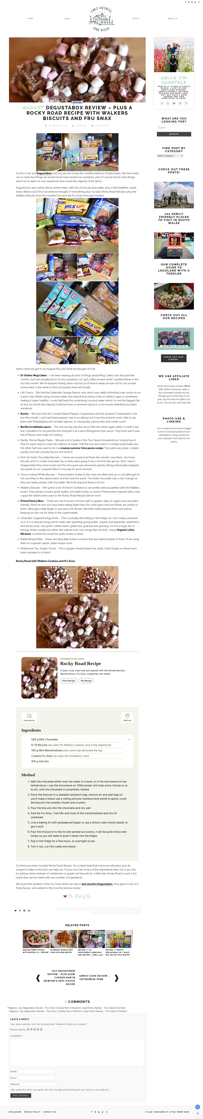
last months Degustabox (97, 884)
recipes (122, 912)
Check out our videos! (174, 358)
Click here (178, 438)
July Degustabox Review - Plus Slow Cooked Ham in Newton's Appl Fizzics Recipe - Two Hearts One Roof (72, 1008)
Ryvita (24, 413)
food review (99, 909)
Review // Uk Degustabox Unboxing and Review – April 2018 (90, 952)
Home (30, 19)
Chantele (81, 126)
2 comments (102, 126)
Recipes (77, 102)
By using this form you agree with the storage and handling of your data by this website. (61, 1090)
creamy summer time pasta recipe (81, 448)
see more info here (182, 402)
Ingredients (29, 720)
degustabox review (65, 909)
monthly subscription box (104, 912)
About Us (172, 19)
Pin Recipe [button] (86, 680)
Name (13, 1071)
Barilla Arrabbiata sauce (35, 426)
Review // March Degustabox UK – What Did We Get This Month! (118, 952)
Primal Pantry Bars (32, 501)
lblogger (112, 909)
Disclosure (15, 1112)
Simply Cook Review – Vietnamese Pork (94, 978)
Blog (67, 19)
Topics (135, 19)
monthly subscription (130, 909)
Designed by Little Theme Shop (172, 1112)
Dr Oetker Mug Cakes (33, 375)
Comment (16, 1036)
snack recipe (134, 912)
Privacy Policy (32, 1112)
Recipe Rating (17, 1029)
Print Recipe (68, 680)
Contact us (49, 1112)
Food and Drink (84, 909)
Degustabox (44, 173)
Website (14, 1084)
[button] (129, 739)
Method (127, 720)
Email (13, 1078)
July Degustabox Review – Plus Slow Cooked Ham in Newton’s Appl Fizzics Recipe (59, 978)
